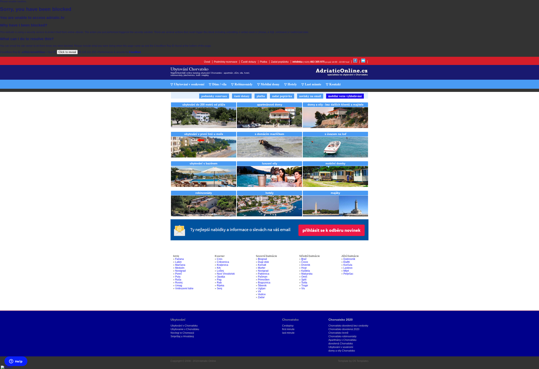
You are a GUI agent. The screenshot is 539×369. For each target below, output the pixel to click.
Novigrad (180, 270)
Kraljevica (222, 264)
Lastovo (347, 267)
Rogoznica (264, 282)
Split (303, 279)
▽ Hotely (290, 84)
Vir (259, 291)
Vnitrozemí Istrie (184, 288)
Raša (178, 279)
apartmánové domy (269, 104)
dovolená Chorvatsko (340, 343)
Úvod (207, 61)
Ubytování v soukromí (340, 347)
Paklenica (263, 273)
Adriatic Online (207, 361)
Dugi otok (263, 262)
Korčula (347, 264)
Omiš (304, 276)
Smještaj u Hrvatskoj (182, 336)
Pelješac (348, 273)
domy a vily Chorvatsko (341, 350)
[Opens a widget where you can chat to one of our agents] (15, 361)
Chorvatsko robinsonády (342, 336)
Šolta (304, 282)
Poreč (178, 273)
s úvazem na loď (335, 134)
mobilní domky (335, 163)
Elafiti (346, 262)
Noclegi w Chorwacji (182, 332)
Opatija (221, 276)
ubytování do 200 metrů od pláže (203, 104)
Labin (178, 262)
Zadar (261, 297)
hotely (269, 192)
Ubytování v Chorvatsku (184, 325)
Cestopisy (288, 325)
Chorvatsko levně (338, 332)
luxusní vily (269, 163)
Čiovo (304, 262)
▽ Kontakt (333, 84)
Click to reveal (67, 52)
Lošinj (220, 270)
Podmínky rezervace (225, 61)
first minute (288, 329)
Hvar (304, 267)
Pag (219, 279)
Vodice (262, 294)
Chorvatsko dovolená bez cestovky (348, 325)
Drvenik (305, 264)
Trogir (304, 285)
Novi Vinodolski (226, 273)
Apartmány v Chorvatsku (342, 340)
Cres (219, 259)
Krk (219, 267)
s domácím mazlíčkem (269, 134)
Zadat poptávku (280, 61)
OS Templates (360, 361)
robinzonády (203, 192)
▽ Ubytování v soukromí (187, 84)
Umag (178, 285)
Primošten (264, 279)
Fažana (179, 259)
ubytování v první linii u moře (203, 134)
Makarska (306, 273)
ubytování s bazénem (203, 163)
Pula (177, 276)
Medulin (179, 267)
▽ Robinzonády (242, 84)
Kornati (262, 264)
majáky (335, 192)
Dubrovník (349, 259)
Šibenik (262, 285)
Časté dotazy (248, 61)
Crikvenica (223, 262)
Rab (219, 282)
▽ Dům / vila (218, 84)
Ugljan (261, 288)
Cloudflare (135, 52)
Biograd (262, 259)
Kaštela (305, 270)
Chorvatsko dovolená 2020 (343, 329)
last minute (288, 332)
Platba (263, 61)
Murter (261, 267)
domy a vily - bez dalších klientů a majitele (335, 104)
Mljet (346, 270)
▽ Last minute (311, 84)
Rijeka (220, 285)
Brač (304, 259)
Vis (303, 288)
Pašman (262, 276)
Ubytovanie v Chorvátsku (185, 329)
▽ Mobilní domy (268, 84)
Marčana (180, 264)
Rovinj (179, 282)
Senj (219, 288)
